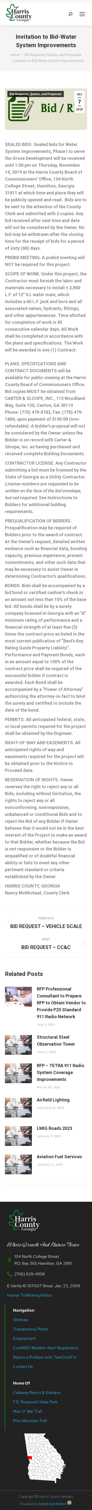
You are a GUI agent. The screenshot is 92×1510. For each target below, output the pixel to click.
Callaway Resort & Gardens (37, 1392)
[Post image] (18, 997)
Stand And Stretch (53, 1504)
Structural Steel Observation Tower (56, 1040)
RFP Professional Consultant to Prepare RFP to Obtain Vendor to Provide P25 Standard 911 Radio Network (61, 1002)
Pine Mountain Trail (30, 1420)
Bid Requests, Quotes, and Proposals (36, 94)
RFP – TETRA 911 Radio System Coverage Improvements (60, 1072)
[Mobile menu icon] (82, 14)
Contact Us (23, 1366)
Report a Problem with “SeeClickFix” (45, 1357)
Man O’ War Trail (27, 1411)
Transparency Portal (31, 1329)
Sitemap (20, 1319)
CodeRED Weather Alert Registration (45, 1347)
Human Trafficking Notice (29, 1295)
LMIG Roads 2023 (54, 1128)
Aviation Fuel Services (59, 1156)
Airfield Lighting (53, 1099)
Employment (25, 1338)
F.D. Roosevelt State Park (35, 1402)
